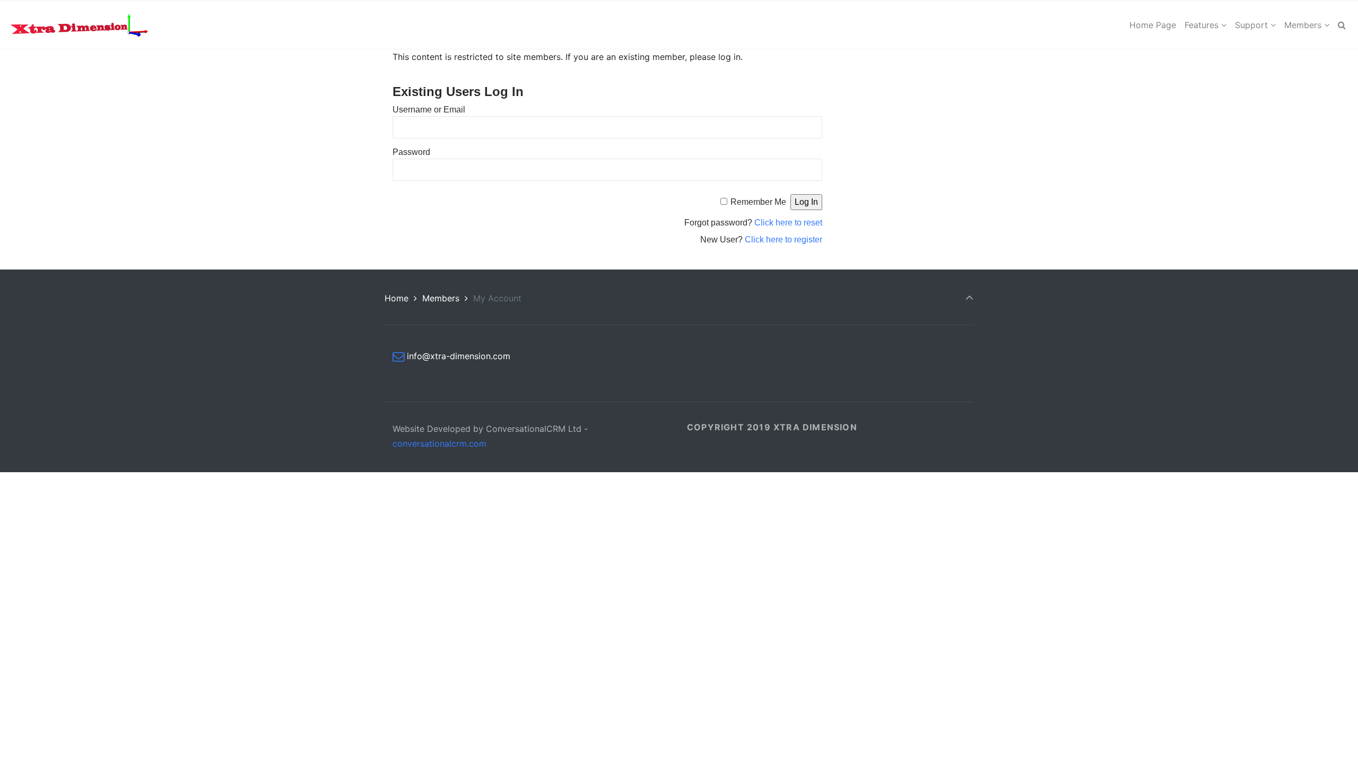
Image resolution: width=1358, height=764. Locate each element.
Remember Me (758, 201)
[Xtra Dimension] (79, 25)
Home (396, 298)
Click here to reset (788, 222)
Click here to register (783, 239)
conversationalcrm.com (439, 443)
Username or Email (429, 109)
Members (440, 298)
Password (411, 152)
